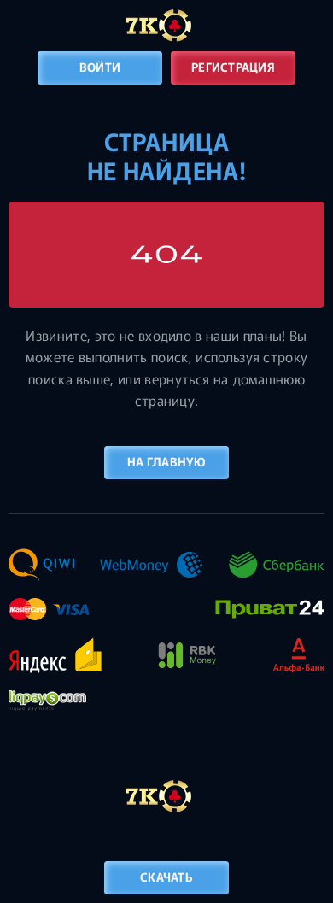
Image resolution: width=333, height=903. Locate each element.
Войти (99, 66)
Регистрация (233, 66)
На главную (166, 461)
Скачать (166, 876)
